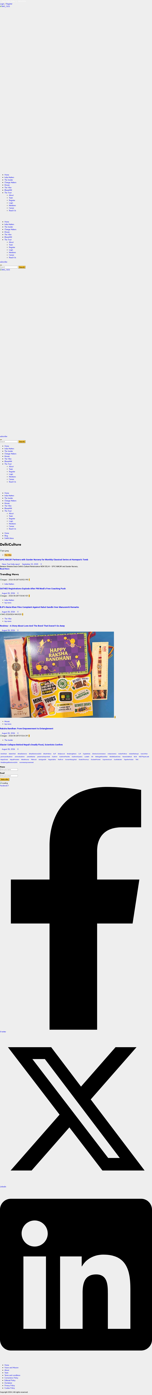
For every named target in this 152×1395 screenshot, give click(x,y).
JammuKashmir (20, 756)
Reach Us (12, 210)
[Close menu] (0, 217)
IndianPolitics (122, 754)
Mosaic (7, 185)
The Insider (8, 180)
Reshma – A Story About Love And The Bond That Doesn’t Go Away (32, 626)
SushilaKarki (118, 759)
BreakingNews (71, 754)
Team (11, 198)
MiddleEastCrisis (115, 756)
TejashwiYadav (128, 759)
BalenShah (12, 754)
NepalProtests (14, 759)
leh (92, 756)
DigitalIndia (86, 754)
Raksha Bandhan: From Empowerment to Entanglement (26, 728)
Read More (4, 569)
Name (2, 767)
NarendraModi (127, 756)
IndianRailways (134, 754)
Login (2, 4)
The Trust (7, 192)
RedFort (60, 759)
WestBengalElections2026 (9, 762)
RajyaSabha (52, 759)
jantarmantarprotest (43, 756)
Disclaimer (8, 1383)
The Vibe (7, 187)
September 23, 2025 (30, 564)
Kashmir (54, 756)
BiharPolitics (47, 754)
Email (2, 773)
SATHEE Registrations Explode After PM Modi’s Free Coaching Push (33, 588)
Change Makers (10, 182)
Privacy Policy (9, 1385)
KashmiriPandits (64, 756)
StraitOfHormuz (84, 759)
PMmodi (33, 759)
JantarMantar (31, 756)
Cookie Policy (9, 1388)
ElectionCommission (99, 754)
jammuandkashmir (6, 756)
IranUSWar (144, 754)
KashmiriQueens (77, 756)
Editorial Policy (9, 1380)
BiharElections (22, 754)
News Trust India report (11, 564)
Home (6, 175)
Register (9, 4)
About (11, 195)
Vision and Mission (11, 1367)
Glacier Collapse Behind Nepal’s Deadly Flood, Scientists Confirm (31, 744)
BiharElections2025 (35, 754)
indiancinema (112, 754)
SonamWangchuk (71, 759)
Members (12, 205)
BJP (54, 754)
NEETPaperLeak (144, 756)
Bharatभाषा (8, 190)
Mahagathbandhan (101, 756)
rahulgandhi (42, 759)
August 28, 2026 (8, 593)
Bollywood (61, 754)
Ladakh (86, 756)
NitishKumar (25, 759)
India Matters (9, 177)
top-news (7, 602)
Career (11, 208)
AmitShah (4, 754)
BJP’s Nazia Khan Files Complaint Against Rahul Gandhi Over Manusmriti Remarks (39, 607)
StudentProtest (95, 759)
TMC (137, 759)
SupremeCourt (107, 759)
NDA (135, 756)
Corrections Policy (11, 1378)
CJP (79, 754)
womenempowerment (26, 762)
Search (22, 267)
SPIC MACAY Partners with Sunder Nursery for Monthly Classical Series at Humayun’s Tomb (44, 559)
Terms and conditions (12, 1375)
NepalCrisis (4, 759)
